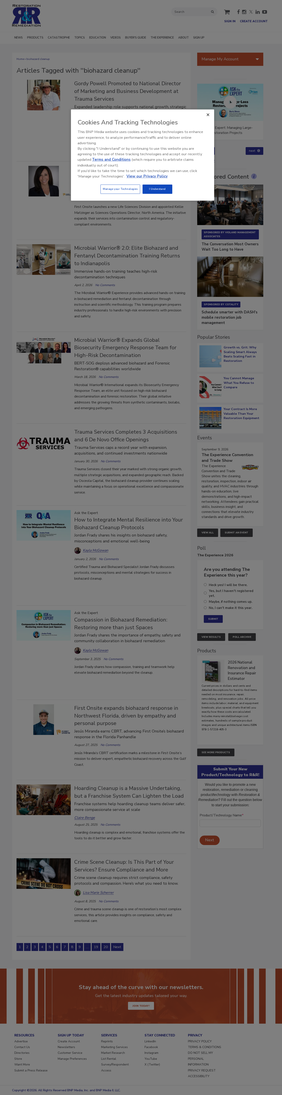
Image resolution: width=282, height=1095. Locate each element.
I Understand (157, 189)
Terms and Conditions (111, 159)
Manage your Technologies (120, 189)
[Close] (208, 115)
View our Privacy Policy (147, 176)
